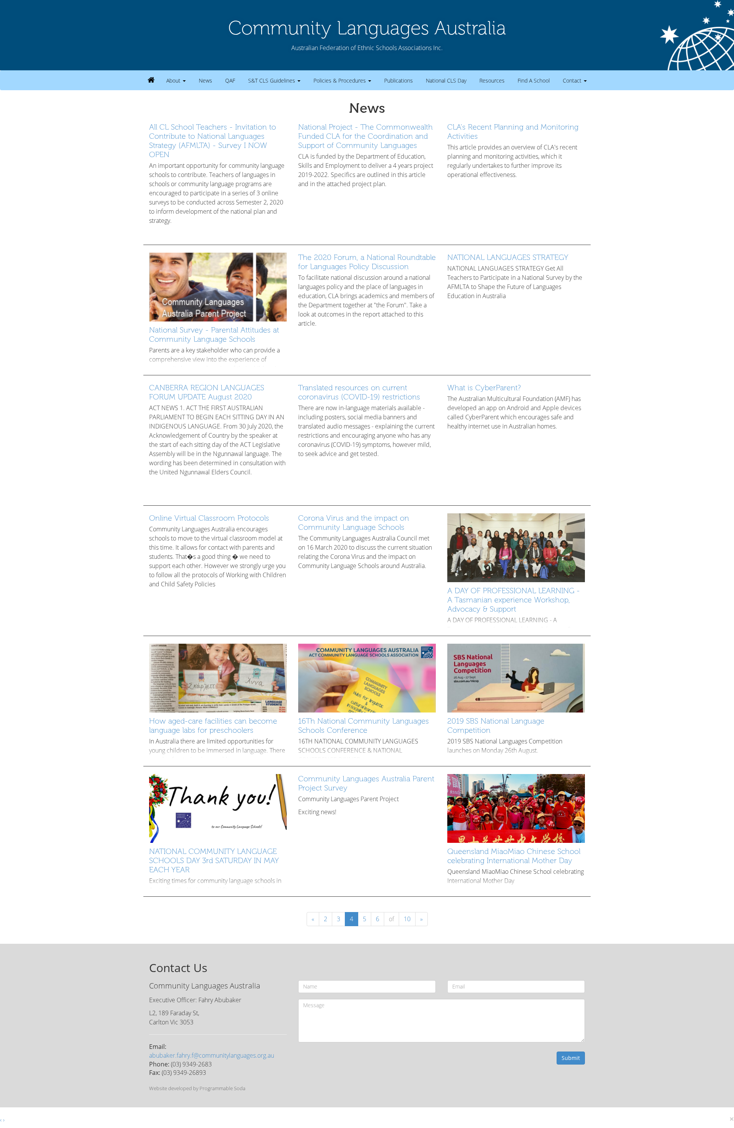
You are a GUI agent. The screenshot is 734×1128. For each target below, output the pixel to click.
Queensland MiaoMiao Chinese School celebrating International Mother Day (513, 856)
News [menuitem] (205, 80)
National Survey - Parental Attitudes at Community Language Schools (214, 334)
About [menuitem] (174, 80)
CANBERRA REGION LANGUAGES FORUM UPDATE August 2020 (206, 392)
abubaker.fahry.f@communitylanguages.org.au (211, 1055)
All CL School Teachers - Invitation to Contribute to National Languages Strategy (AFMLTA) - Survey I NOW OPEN (212, 140)
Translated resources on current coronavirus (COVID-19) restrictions (359, 392)
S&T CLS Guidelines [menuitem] (272, 80)
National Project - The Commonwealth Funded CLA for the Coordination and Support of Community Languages (365, 136)
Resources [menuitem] (492, 80)
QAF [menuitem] (230, 80)
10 (407, 919)
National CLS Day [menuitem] (446, 80)
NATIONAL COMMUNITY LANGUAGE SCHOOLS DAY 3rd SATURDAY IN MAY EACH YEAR (214, 860)
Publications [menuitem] (398, 80)
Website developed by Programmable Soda (197, 1088)
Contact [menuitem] (573, 80)
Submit (571, 1057)
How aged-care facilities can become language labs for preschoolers (213, 725)
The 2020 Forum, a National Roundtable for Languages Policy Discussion (367, 262)
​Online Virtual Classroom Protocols (209, 518)
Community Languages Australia (367, 27)
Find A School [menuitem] (534, 80)
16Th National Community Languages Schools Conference (363, 725)
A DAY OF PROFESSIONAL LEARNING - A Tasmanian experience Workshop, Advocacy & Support (513, 600)
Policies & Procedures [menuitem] (340, 80)
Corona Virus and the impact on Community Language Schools (353, 522)
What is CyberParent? (484, 387)
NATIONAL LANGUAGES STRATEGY (507, 257)
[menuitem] (151, 79)
